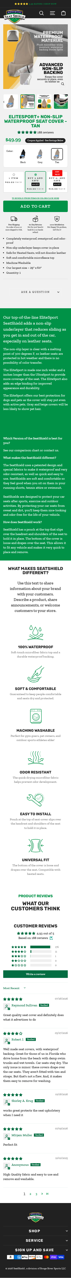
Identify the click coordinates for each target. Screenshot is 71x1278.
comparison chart (26, 450)
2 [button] (30, 1194)
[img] (12, 999)
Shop (34, 1231)
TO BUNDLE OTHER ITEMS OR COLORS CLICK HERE (35, 198)
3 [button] (36, 1194)
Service (34, 1240)
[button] (27, 132)
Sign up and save (34, 1250)
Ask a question (35, 292)
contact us (51, 450)
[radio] (13, 182)
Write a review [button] (35, 974)
